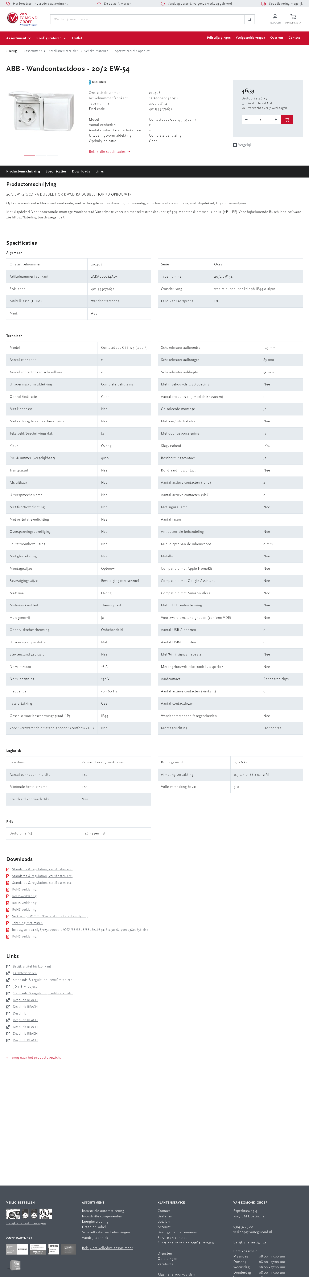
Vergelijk (245, 145)
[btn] (287, 119)
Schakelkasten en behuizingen (106, 1232)
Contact (294, 37)
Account (164, 1227)
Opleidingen (167, 1259)
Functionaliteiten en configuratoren (186, 1243)
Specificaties (56, 171)
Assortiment (16, 38)
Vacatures (165, 1264)
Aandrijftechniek (95, 1238)
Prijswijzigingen (219, 37)
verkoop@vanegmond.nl (252, 1232)
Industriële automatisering (103, 1211)
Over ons (277, 37)
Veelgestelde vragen (250, 37)
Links (99, 171)
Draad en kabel (94, 1227)
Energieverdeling (95, 1221)
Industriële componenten (102, 1216)
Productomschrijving (23, 171)
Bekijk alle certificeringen (26, 1223)
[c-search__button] (249, 19)
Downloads (81, 171)
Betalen (164, 1221)
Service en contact (172, 1238)
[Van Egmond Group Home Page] (21, 19)
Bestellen (165, 1216)
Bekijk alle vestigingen (250, 1242)
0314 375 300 (243, 1227)
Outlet (77, 38)
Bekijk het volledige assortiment (107, 1248)
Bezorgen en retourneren (177, 1232)
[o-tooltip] (261, 120)
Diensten (165, 1253)
